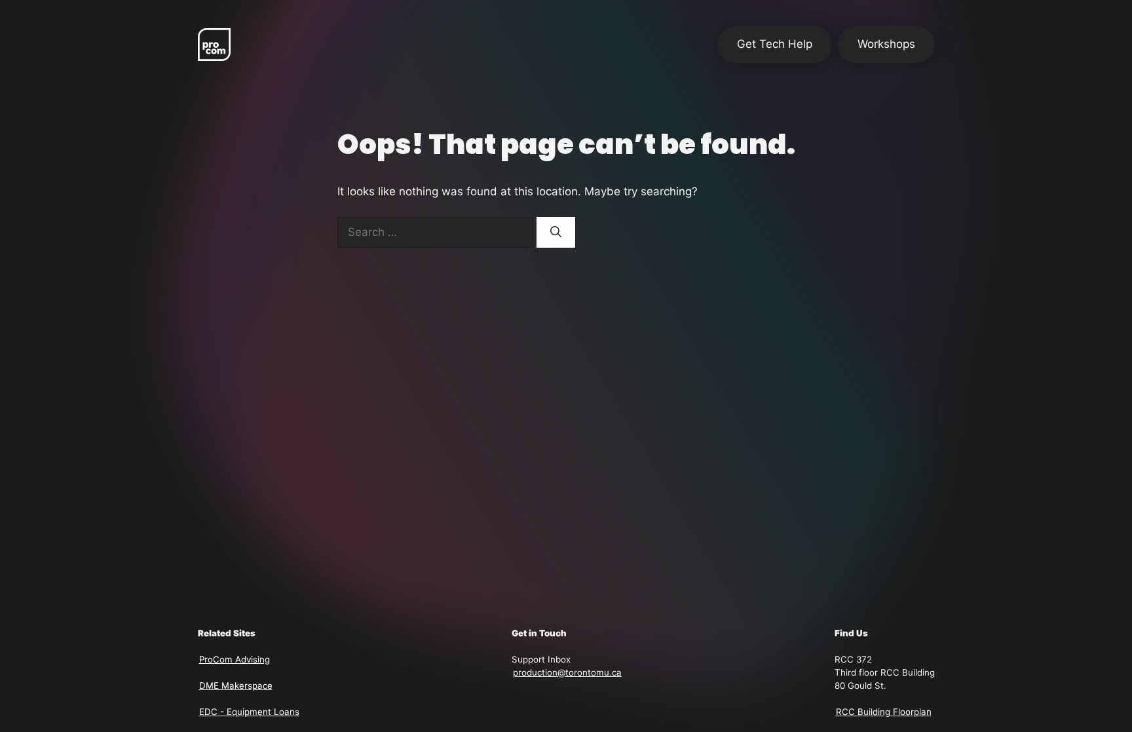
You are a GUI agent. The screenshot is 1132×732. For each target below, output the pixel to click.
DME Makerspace (236, 685)
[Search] (556, 232)
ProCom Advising (234, 659)
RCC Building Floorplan (884, 711)
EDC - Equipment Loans (249, 711)
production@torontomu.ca (567, 672)
